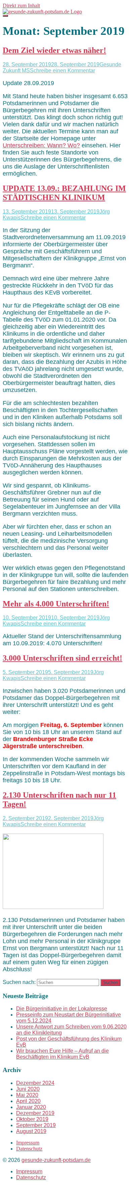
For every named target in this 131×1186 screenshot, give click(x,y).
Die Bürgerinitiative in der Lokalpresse (61, 1008)
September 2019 (36, 1125)
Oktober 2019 (32, 1119)
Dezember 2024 (35, 1083)
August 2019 (31, 1131)
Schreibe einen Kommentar (62, 70)
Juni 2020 (28, 1089)
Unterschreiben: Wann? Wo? (41, 145)
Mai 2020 (27, 1095)
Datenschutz (29, 1148)
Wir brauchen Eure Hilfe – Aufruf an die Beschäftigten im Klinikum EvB (62, 1054)
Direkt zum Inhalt (21, 5)
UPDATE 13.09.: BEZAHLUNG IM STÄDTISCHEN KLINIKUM (64, 193)
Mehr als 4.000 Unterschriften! (56, 603)
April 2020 (28, 1101)
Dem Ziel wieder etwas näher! (54, 50)
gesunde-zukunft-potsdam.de (56, 1160)
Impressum (27, 1142)
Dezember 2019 (35, 1113)
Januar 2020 (31, 1107)
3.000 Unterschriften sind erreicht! (62, 658)
